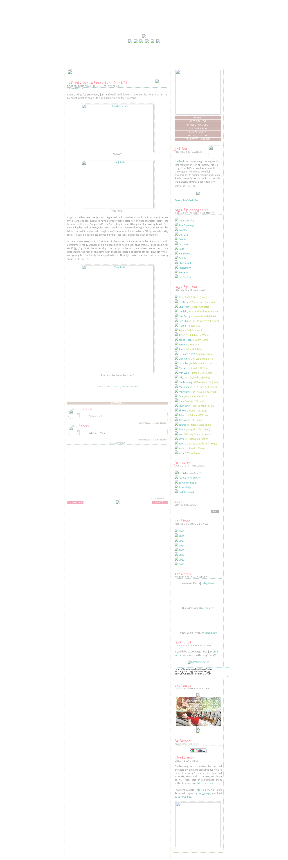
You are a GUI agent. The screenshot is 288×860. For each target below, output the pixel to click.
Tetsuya (183, 420)
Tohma (182, 425)
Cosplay (183, 230)
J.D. (181, 335)
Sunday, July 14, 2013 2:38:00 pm (153, 423)
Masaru (183, 368)
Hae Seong (185, 316)
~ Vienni (86, 409)
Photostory (185, 268)
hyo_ (201, 793)
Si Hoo (182, 410)
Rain (181, 401)
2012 (181, 555)
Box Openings (186, 225)
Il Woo (182, 326)
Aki (180, 297)
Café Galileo (197, 121)
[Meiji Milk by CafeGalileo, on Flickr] (118, 207)
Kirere (84, 426)
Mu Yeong (184, 392)
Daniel (182, 311)
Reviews (183, 272)
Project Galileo (197, 125)
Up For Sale (185, 277)
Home (197, 118)
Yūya (181, 453)
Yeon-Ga (183, 443)
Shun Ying (184, 406)
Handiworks (185, 253)
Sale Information (188, 483)
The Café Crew (198, 128)
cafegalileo (208, 583)
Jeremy (183, 344)
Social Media (197, 132)
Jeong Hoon (185, 340)
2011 (181, 560)
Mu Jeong (184, 387)
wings (207, 793)
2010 (181, 564)
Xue (181, 434)
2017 (181, 531)
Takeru (182, 415)
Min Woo (184, 373)
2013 (181, 550)
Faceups (183, 244)
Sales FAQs (185, 487)
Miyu (117, 386)
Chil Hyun (184, 307)
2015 (181, 541)
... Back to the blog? (159, 498)
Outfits (182, 258)
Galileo (178, 161)
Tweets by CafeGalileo (187, 200)
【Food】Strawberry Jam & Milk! (97, 83)
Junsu (182, 349)
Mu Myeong (185, 382)
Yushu (182, 448)
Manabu (183, 363)
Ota (181, 396)
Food (110, 386)
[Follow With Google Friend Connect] (198, 752)
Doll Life (183, 235)
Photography (130, 386)
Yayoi (181, 439)
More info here (205, 783)
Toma (182, 429)
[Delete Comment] (138, 423)
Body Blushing (186, 220)
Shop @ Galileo (198, 136)
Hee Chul (184, 321)
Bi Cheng (184, 302)
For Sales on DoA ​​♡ (190, 478)
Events (182, 239)
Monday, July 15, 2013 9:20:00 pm (153, 440)
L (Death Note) (187, 354)
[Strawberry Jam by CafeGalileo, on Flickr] (118, 151)
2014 (181, 545)
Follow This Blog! (198, 139)
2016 (181, 536)
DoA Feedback (186, 492)
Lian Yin (183, 359)
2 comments (75, 89)
